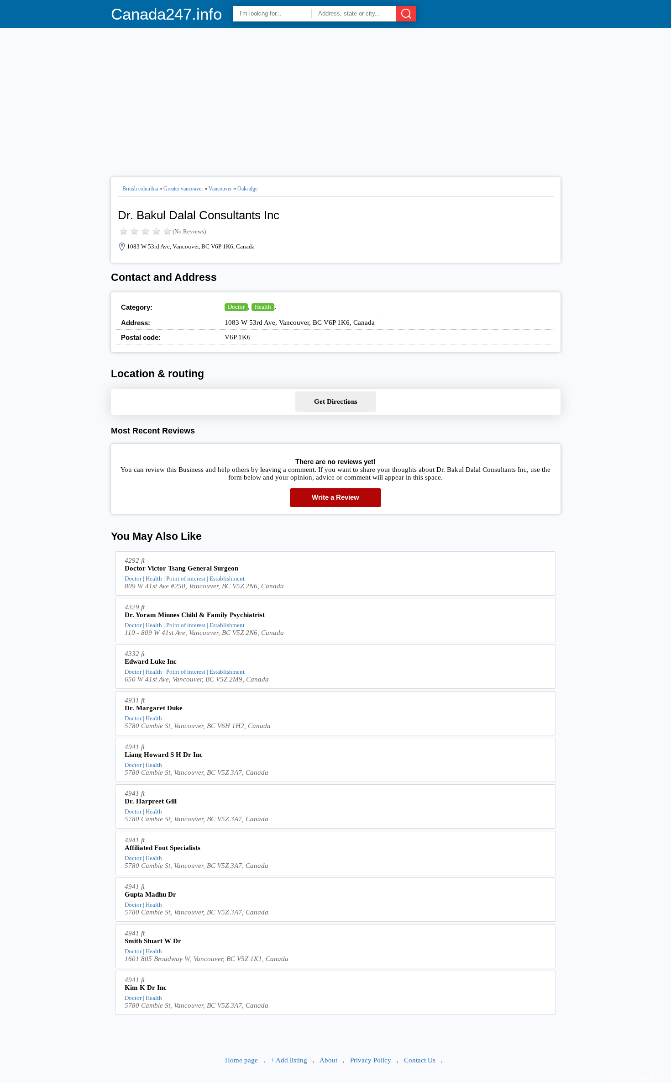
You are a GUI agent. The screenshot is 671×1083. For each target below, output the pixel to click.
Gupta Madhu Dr (150, 894)
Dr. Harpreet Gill (151, 801)
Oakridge (247, 188)
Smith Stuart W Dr (153, 941)
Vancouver (220, 188)
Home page (241, 1060)
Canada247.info (166, 14)
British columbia (140, 188)
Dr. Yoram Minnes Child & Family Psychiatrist (195, 614)
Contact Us (419, 1060)
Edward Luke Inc (151, 661)
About (328, 1060)
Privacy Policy (370, 1060)
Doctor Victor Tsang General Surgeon (181, 568)
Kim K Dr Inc (146, 987)
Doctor (236, 306)
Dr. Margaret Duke (154, 708)
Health (263, 306)
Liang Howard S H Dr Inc (164, 754)
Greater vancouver (183, 188)
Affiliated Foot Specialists (162, 847)
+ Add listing (289, 1060)
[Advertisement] (336, 99)
